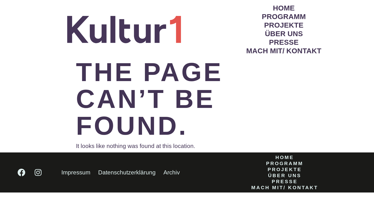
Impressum (75, 172)
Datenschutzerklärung (127, 172)
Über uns (284, 34)
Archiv (171, 172)
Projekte (283, 25)
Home (284, 8)
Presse (284, 42)
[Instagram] (38, 172)
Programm (284, 17)
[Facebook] (21, 172)
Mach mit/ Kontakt (283, 51)
